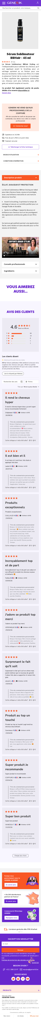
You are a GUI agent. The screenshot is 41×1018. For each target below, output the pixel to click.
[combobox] (28, 387)
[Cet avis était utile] (30, 440)
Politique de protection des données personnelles (18, 960)
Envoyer (20, 950)
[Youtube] (28, 979)
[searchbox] (11, 381)
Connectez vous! (22, 126)
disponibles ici (23, 90)
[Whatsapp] (13, 979)
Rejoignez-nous (11, 918)
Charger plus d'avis (20, 856)
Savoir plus (6, 93)
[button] (20, 366)
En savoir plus (11, 885)
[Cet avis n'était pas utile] (33, 440)
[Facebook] (23, 979)
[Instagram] (18, 979)
